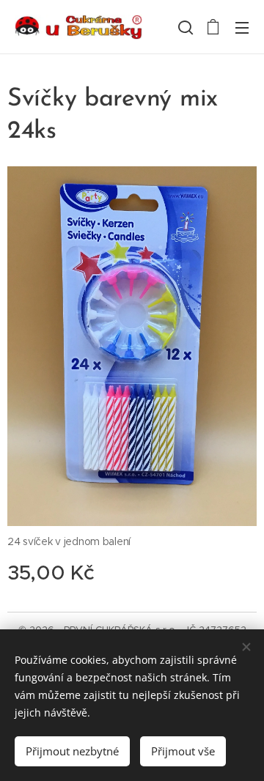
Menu (242, 27)
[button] (184, 27)
